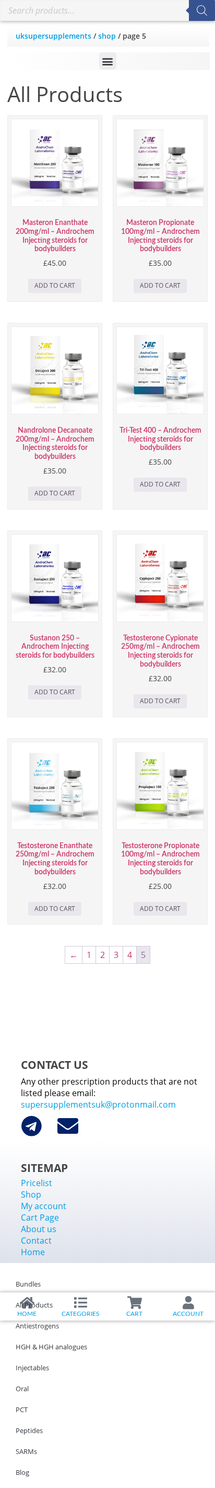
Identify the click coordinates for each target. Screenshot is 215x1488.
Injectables (32, 1367)
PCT (22, 1409)
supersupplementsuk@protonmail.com (98, 1104)
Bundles (28, 1284)
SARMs (26, 1451)
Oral (22, 1388)
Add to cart (54, 285)
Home (33, 1252)
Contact (36, 1240)
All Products (34, 1305)
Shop (107, 36)
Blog (22, 1472)
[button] (107, 61)
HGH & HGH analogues (51, 1346)
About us (38, 1229)
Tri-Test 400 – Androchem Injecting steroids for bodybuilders (160, 439)
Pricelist (36, 1183)
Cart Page (40, 1217)
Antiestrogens (37, 1326)
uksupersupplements (53, 36)
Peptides (29, 1430)
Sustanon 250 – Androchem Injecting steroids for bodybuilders (55, 647)
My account (43, 1206)
